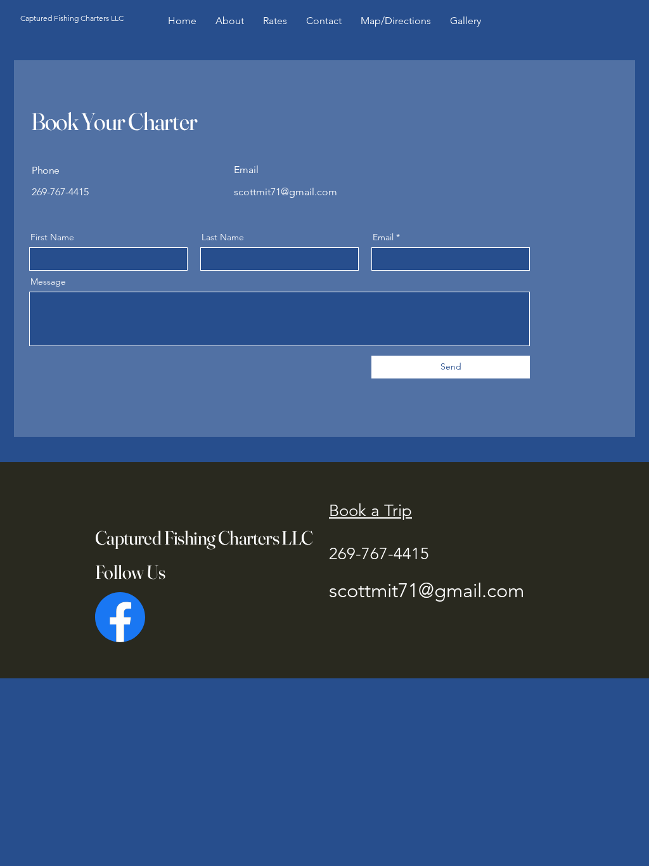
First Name (52, 237)
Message (48, 281)
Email (383, 237)
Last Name (223, 237)
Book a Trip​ (370, 510)
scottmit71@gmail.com (426, 590)
